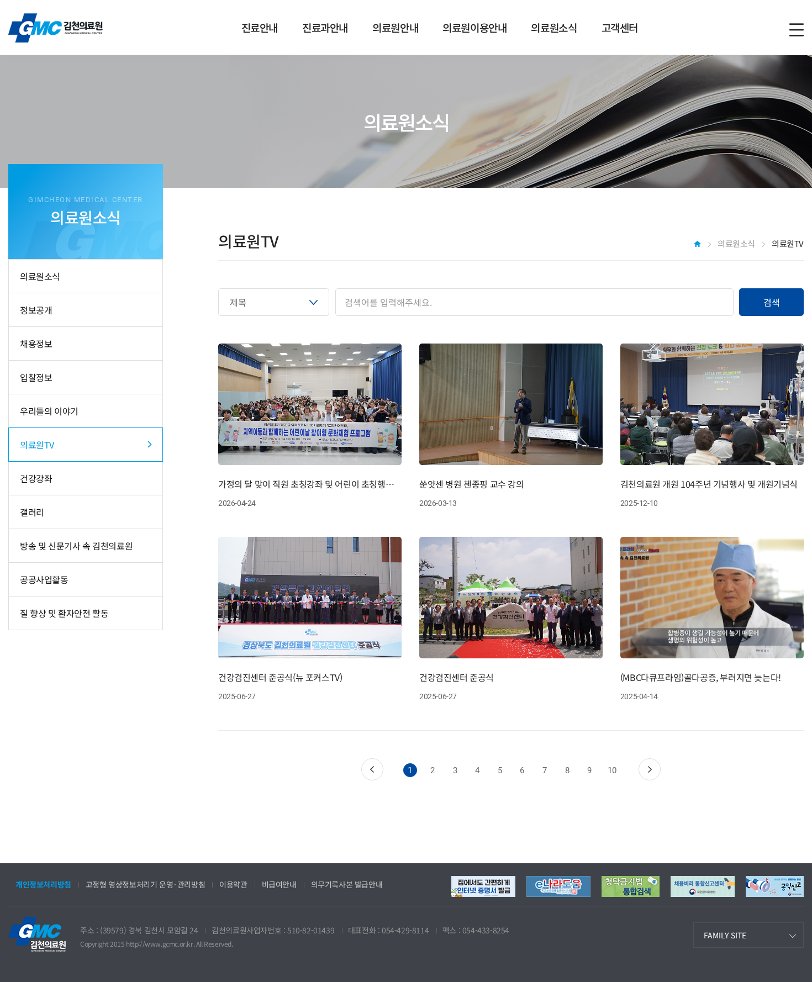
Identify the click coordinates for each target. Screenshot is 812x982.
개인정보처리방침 (43, 884)
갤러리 (32, 512)
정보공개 (36, 309)
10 (612, 770)
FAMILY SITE (725, 935)
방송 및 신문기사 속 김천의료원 (76, 545)
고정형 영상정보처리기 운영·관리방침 (145, 884)
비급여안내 (279, 884)
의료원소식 (40, 276)
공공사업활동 (44, 579)
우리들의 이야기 (49, 411)
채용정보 (36, 343)
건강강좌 (36, 478)
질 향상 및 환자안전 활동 (64, 613)
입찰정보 (36, 377)
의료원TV (37, 444)
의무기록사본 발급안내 (347, 884)
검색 (771, 302)
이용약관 (233, 884)
